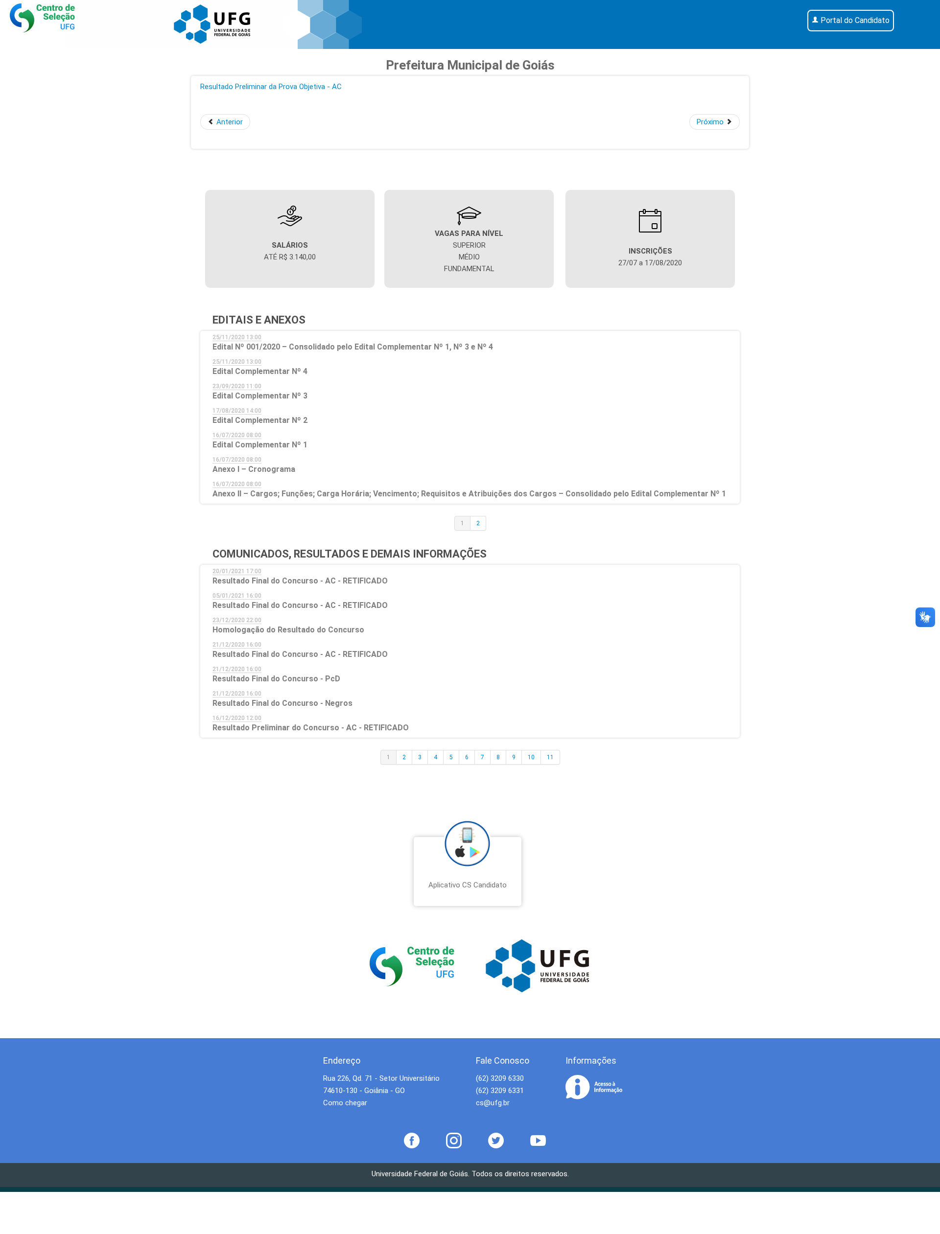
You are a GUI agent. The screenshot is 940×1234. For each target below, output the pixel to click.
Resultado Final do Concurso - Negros (282, 703)
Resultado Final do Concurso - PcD (276, 678)
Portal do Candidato (855, 20)
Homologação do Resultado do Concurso (288, 629)
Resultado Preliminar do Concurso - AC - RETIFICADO (310, 727)
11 (550, 757)
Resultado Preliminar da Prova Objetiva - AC (271, 86)
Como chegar (345, 1102)
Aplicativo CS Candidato (467, 885)
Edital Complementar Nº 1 (259, 444)
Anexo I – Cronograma (253, 469)
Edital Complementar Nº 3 (259, 395)
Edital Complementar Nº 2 (259, 420)
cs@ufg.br (493, 1102)
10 (531, 757)
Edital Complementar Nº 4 (259, 371)
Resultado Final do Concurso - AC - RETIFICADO (300, 580)
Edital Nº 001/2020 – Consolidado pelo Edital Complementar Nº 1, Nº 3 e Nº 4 (352, 346)
